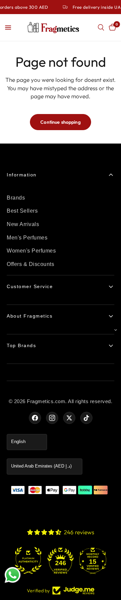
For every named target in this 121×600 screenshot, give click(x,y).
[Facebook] (35, 418)
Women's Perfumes (31, 251)
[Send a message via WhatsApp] (12, 575)
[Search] (101, 27)
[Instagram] (52, 418)
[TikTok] (86, 418)
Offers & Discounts (30, 264)
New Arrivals (23, 224)
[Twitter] (69, 418)
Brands (16, 198)
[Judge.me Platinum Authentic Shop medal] (20, 560)
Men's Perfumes (27, 237)
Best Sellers (22, 211)
